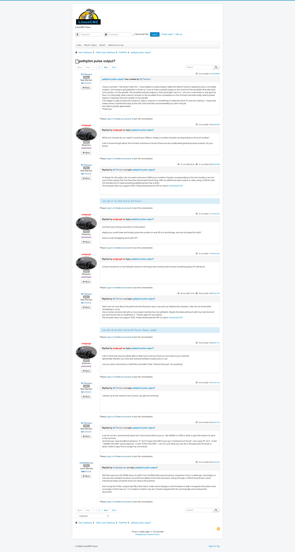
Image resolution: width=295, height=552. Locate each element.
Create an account (123, 118)
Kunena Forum (153, 534)
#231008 (216, 164)
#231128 (216, 293)
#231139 (216, 382)
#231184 (216, 422)
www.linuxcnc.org (115, 44)
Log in (154, 34)
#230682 (216, 73)
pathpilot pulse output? (113, 79)
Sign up (179, 34)
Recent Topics (90, 44)
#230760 (216, 124)
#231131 (216, 342)
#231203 (216, 462)
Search (102, 44)
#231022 (216, 253)
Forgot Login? (167, 34)
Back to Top (214, 546)
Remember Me (141, 34)
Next (106, 67)
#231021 (216, 213)
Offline (86, 77)
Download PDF (176, 185)
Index (79, 44)
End (114, 67)
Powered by (141, 534)
